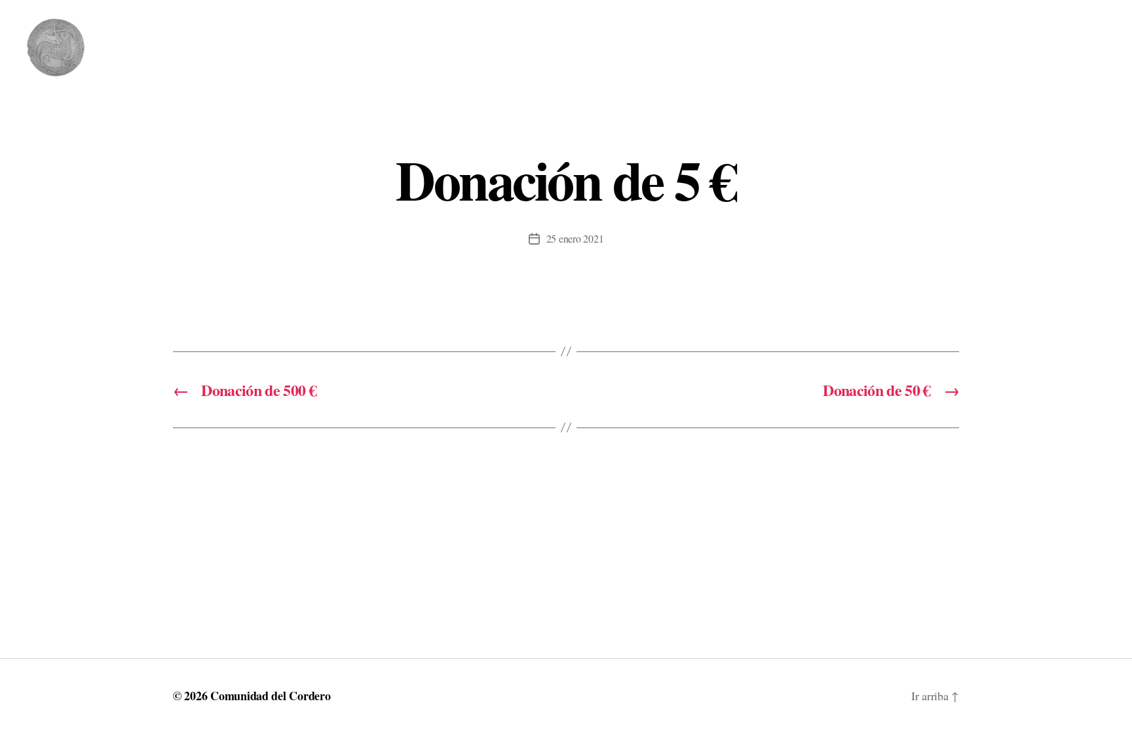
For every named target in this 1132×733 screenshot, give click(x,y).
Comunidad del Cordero (270, 695)
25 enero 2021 (575, 238)
